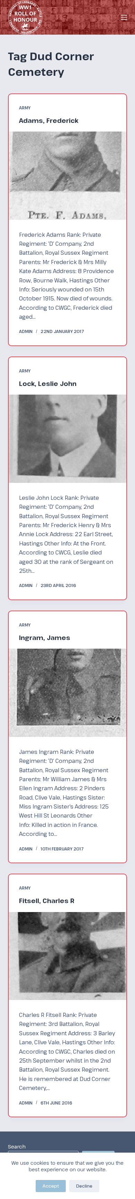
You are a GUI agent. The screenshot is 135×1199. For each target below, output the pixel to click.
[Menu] (124, 17)
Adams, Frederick (48, 120)
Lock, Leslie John (47, 383)
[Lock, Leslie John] (67, 439)
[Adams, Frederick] (67, 175)
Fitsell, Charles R (46, 900)
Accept (51, 1186)
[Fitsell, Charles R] (67, 956)
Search (17, 1146)
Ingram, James (44, 637)
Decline (84, 1186)
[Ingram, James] (67, 693)
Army (24, 107)
